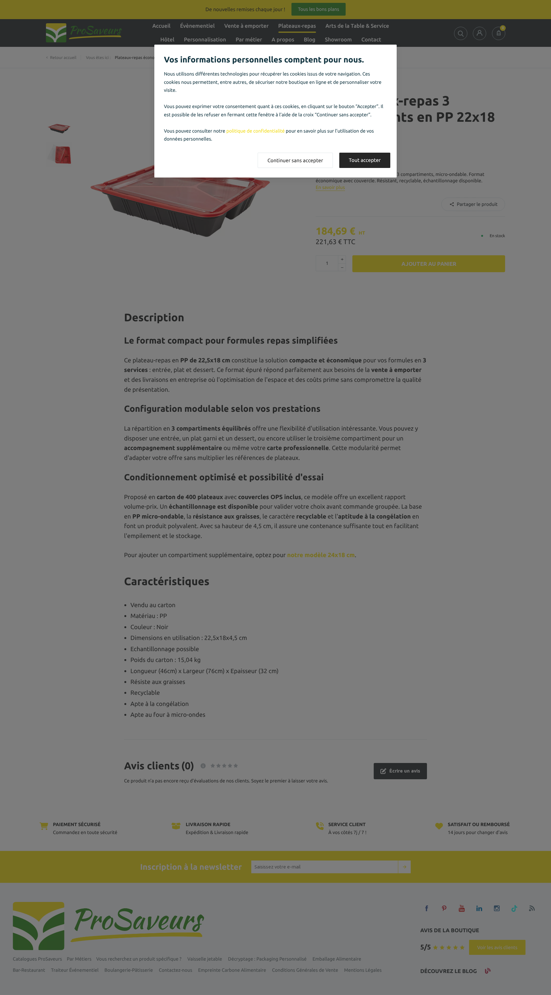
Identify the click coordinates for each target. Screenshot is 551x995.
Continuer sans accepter (295, 160)
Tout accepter (365, 160)
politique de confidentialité (255, 131)
